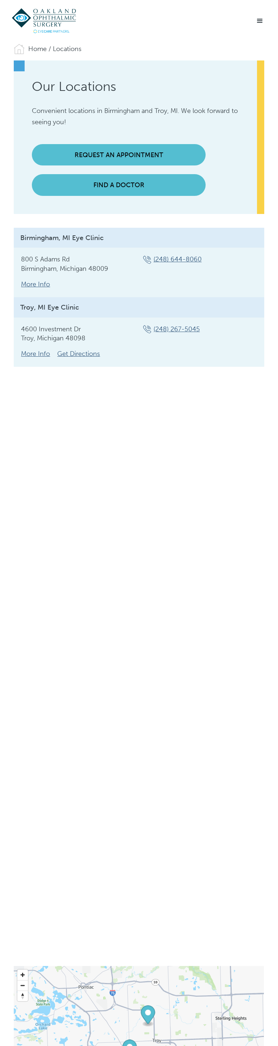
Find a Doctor (118, 185)
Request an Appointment (119, 155)
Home (37, 49)
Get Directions (78, 354)
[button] (260, 21)
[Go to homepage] (44, 21)
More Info (35, 284)
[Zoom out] (22, 985)
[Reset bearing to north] (22, 996)
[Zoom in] (22, 975)
